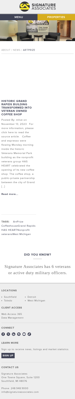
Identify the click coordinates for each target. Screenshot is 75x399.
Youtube (24, 334)
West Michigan (21, 234)
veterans (6, 234)
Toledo (8, 300)
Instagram (19, 334)
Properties (56, 17)
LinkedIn (13, 334)
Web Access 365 (11, 314)
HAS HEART (9, 230)
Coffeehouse (9, 226)
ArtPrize (18, 221)
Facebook (3, 334)
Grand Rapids (27, 226)
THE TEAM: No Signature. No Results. (38, 6)
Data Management (12, 317)
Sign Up (8, 355)
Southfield (10, 296)
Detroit (32, 296)
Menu (18, 17)
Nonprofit (23, 230)
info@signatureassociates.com (20, 392)
